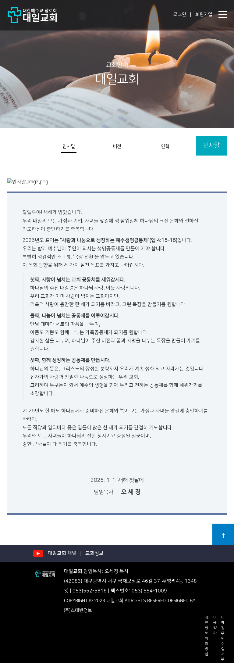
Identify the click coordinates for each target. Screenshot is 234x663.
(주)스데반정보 (78, 610)
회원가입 (203, 14)
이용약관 (215, 625)
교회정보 (94, 553)
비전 (117, 146)
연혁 (165, 146)
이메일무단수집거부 (223, 638)
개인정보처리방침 (206, 635)
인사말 (68, 146)
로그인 (179, 14)
